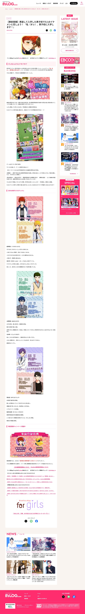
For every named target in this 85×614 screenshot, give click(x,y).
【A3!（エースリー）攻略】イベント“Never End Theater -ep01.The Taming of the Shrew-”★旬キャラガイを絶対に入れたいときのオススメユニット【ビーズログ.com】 (43, 579)
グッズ (61, 3)
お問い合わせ (19, 605)
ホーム (6, 8)
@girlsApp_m (52, 58)
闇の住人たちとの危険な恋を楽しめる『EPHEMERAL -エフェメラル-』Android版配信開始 (28, 479)
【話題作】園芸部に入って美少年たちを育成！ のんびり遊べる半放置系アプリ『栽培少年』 (28, 488)
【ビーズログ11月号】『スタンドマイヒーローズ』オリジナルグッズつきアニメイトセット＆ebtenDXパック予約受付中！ (18, 555)
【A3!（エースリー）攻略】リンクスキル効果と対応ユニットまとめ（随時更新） (71, 88)
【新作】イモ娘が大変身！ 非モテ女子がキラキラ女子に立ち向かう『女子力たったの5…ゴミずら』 (30, 490)
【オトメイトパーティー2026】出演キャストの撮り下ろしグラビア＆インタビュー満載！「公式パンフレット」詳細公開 (18, 578)
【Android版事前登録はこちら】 (39, 467)
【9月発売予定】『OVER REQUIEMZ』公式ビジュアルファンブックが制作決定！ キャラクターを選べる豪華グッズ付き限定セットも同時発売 (71, 167)
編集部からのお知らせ (42, 598)
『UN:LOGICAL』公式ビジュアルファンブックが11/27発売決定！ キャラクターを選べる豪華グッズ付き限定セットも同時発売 (44, 555)
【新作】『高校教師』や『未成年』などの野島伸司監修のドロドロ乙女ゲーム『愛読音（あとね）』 (30, 476)
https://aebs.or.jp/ (55, 607)
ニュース (38, 3)
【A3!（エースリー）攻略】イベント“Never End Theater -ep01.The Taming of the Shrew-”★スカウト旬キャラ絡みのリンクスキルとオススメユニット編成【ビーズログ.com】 (71, 108)
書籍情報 (55, 3)
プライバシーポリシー (29, 605)
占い (66, 3)
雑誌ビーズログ (47, 3)
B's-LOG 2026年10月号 (69, 45)
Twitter (21, 58)
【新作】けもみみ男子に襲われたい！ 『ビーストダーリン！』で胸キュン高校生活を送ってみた (29, 482)
